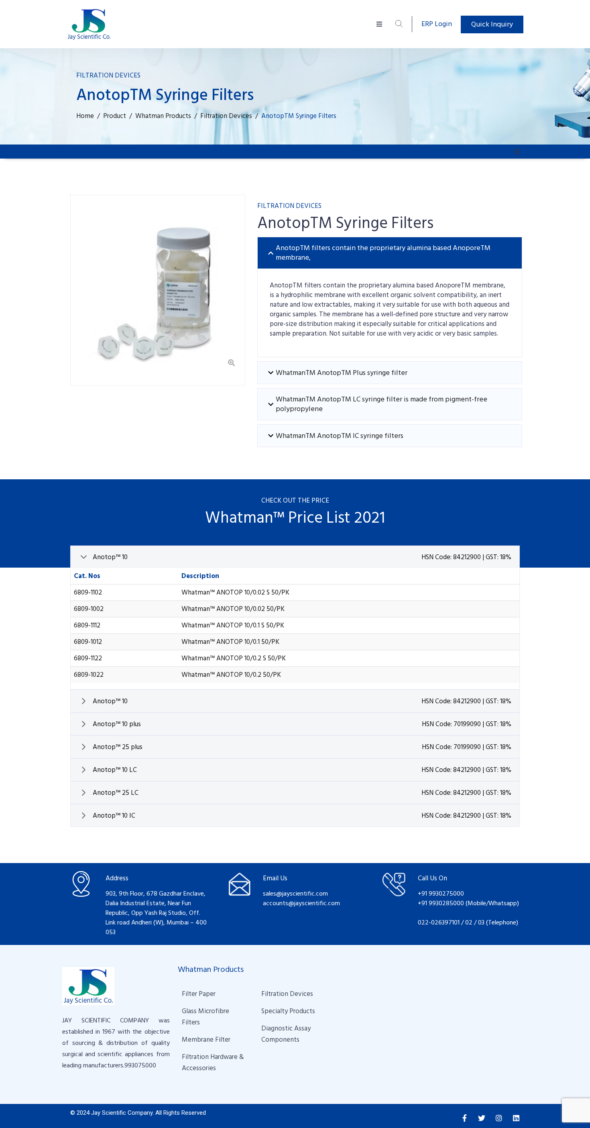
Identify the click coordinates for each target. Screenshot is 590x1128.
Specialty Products (288, 1011)
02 (468, 922)
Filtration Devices (287, 994)
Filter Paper (199, 994)
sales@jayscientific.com (295, 893)
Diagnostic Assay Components (286, 1034)
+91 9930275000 (441, 893)
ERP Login (436, 24)
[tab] (390, 253)
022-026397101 (439, 922)
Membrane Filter (206, 1039)
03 (482, 922)
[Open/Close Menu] (379, 24)
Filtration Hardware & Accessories (214, 1062)
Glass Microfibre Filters (206, 1017)
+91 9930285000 (442, 903)
